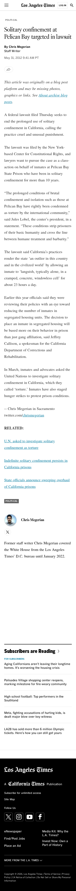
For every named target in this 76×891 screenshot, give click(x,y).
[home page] (38, 5)
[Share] (8, 69)
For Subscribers (14, 659)
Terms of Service (52, 874)
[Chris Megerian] (10, 520)
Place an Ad (12, 845)
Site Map (9, 799)
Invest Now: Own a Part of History (55, 843)
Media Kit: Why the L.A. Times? (55, 833)
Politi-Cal (11, 20)
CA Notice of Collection (23, 877)
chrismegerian (33, 415)
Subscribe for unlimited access (22, 793)
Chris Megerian (19, 47)
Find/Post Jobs (14, 838)
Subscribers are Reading (29, 651)
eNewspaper (13, 831)
